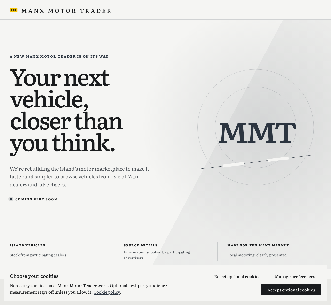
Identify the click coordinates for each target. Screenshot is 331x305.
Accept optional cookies (291, 290)
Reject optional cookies (237, 276)
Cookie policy (107, 292)
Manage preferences (295, 276)
